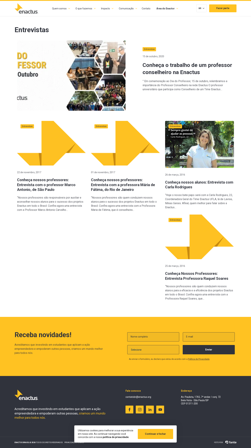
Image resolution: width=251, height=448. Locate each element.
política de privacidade (116, 437)
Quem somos (59, 8)
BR (200, 8)
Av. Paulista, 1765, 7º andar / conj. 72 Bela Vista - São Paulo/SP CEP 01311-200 (201, 400)
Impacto (105, 8)
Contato (146, 8)
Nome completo (139, 336)
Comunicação (126, 8)
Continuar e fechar (155, 434)
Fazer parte (222, 8)
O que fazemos (83, 8)
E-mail (189, 336)
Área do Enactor (165, 8)
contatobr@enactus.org (138, 397)
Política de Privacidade (199, 359)
